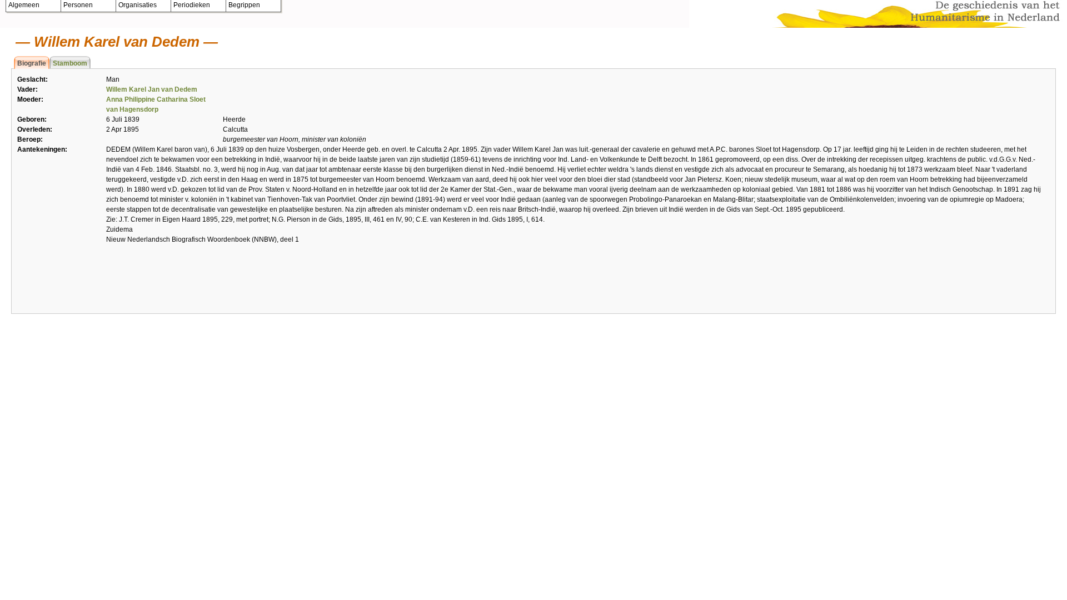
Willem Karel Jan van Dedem (151, 89)
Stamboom (70, 63)
